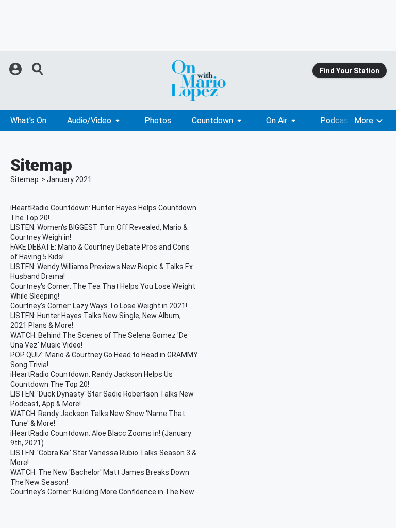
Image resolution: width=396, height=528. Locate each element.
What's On (28, 120)
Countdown (212, 120)
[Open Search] (38, 69)
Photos (157, 120)
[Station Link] (198, 80)
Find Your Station (350, 71)
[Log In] (16, 69)
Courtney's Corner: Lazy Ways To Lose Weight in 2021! (98, 306)
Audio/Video (89, 120)
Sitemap (24, 179)
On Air (276, 120)
